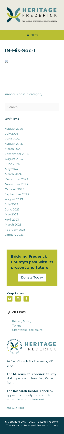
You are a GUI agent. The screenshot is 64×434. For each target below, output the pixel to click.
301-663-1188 (15, 407)
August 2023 (14, 199)
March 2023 (13, 224)
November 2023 (16, 184)
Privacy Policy (21, 321)
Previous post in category (23, 94)
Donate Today (32, 277)
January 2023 (14, 234)
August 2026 (14, 128)
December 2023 (16, 179)
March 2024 (13, 174)
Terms (16, 325)
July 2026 (11, 133)
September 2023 (17, 194)
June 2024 (12, 164)
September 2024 (17, 153)
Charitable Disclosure (27, 330)
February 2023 (15, 229)
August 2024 (14, 159)
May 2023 (11, 214)
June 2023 (12, 209)
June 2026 (12, 138)
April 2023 (12, 219)
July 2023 (11, 204)
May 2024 (11, 169)
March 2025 (13, 149)
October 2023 (14, 189)
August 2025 (14, 143)
